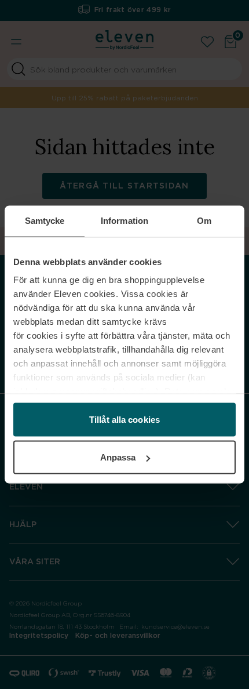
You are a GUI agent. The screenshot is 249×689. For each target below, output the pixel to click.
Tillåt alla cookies (124, 419)
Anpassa (118, 457)
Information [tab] (124, 221)
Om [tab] (204, 221)
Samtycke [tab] (45, 221)
